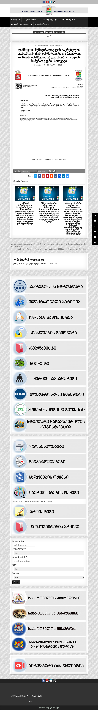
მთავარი (16, 19)
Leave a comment (57, 65)
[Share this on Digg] (59, 176)
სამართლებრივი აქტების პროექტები (49, 45)
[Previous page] (15, 171)
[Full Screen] (54, 171)
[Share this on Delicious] (67, 176)
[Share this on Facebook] (39, 176)
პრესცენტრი (42, 24)
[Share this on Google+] (43, 176)
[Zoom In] (36, 171)
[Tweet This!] (35, 176)
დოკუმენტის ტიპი (19, 549)
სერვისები (69, 19)
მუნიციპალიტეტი (31, 19)
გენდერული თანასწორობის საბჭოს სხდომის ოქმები (32, 501)
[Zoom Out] (32, 171)
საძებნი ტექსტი (18, 541)
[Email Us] (50, 2)
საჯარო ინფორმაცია (22, 24)
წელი (14, 565)
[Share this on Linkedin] (63, 176)
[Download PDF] (50, 171)
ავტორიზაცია (52, 264)
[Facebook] (44, 2)
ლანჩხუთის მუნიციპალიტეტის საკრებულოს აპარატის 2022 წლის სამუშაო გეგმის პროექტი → (52, 249)
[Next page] (19, 171)
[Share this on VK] (55, 176)
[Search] (54, 2)
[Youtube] (47, 2)
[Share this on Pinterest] (47, 176)
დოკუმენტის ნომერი (20, 557)
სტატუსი (15, 573)
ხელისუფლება (51, 19)
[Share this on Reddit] (51, 176)
